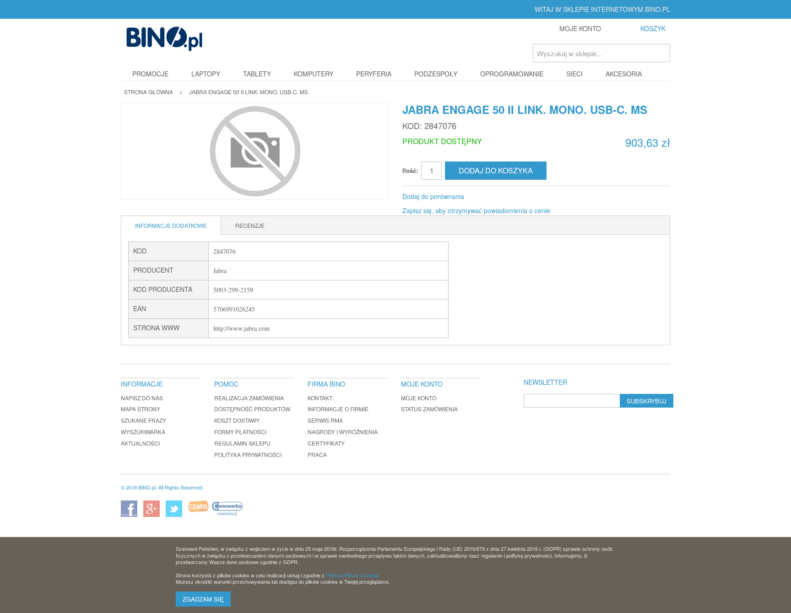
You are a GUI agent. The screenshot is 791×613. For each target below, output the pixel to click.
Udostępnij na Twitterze (502, 197)
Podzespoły (435, 73)
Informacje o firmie (338, 409)
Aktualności (140, 443)
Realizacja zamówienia (249, 398)
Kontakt (320, 398)
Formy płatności (240, 432)
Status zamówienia (429, 409)
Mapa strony (140, 409)
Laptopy (205, 73)
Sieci (574, 73)
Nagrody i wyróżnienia (343, 432)
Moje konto (418, 398)
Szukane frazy (143, 420)
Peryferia (373, 73)
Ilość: (410, 170)
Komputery (313, 73)
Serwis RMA (325, 420)
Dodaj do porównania (433, 196)
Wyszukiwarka (143, 432)
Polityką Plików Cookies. (353, 575)
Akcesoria (624, 73)
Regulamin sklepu (242, 443)
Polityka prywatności (248, 454)
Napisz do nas (142, 398)
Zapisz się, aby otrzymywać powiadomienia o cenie (476, 210)
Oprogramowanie (511, 73)
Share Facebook (483, 197)
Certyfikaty (326, 443)
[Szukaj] (661, 53)
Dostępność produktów (252, 409)
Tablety (257, 73)
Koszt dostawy (237, 420)
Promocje (150, 73)
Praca (317, 454)
